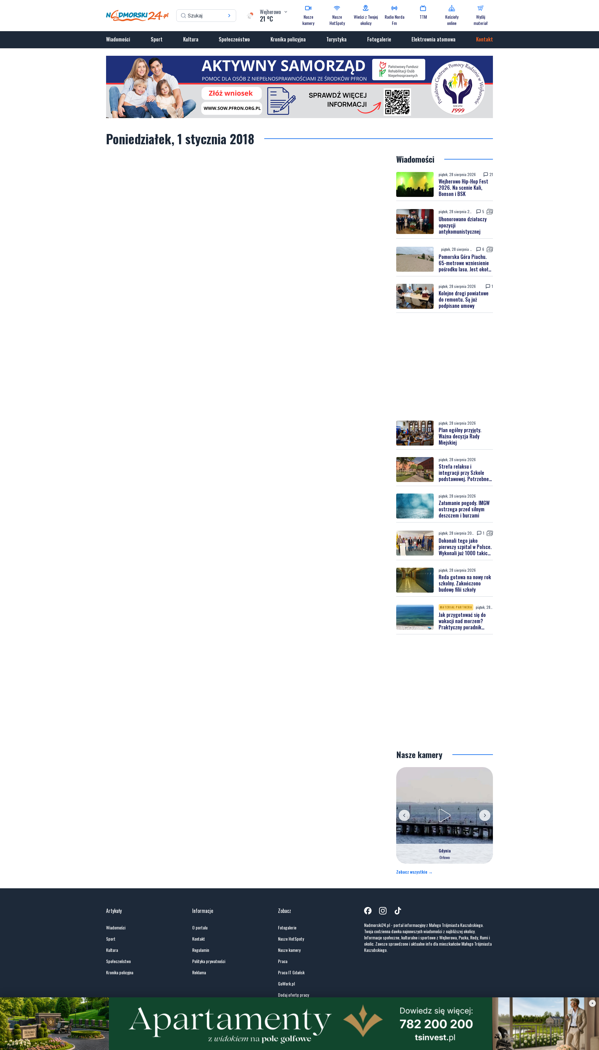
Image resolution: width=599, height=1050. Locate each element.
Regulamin (200, 950)
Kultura (190, 39)
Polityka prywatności (208, 961)
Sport (157, 39)
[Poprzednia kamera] (404, 815)
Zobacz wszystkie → (414, 872)
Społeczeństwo (234, 39)
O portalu (199, 927)
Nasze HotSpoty (291, 939)
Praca (282, 961)
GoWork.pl (286, 984)
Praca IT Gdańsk (291, 972)
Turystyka (336, 39)
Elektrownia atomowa (433, 39)
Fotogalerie (379, 39)
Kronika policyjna (288, 39)
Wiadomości (118, 39)
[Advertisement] (444, 367)
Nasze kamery (289, 950)
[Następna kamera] (484, 815)
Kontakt (484, 39)
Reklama (199, 972)
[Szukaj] (229, 15)
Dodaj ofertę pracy (293, 995)
